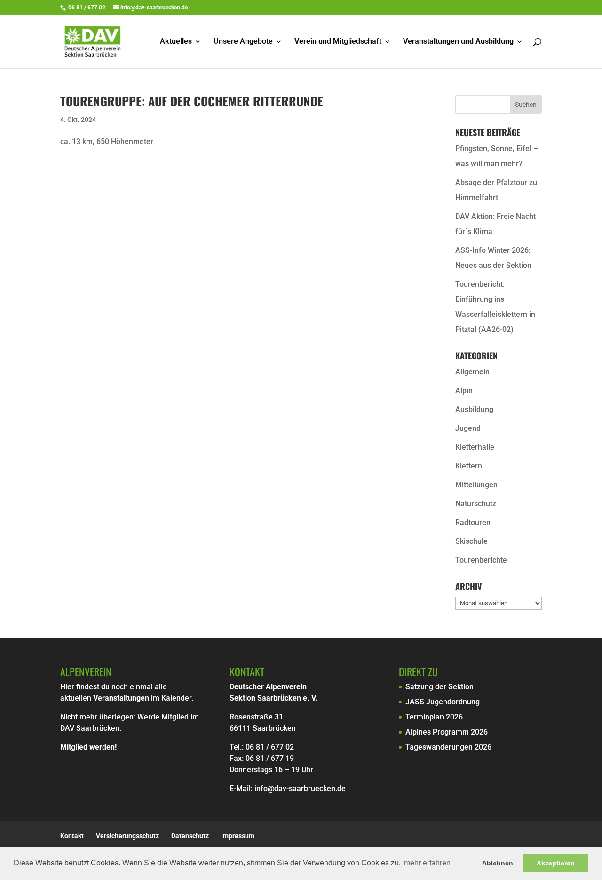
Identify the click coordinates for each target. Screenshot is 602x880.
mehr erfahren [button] (427, 863)
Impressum (237, 836)
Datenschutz (190, 836)
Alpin (464, 390)
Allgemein (472, 371)
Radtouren (473, 522)
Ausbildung (474, 409)
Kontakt (72, 836)
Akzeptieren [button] (556, 863)
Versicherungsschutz (127, 836)
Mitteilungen (476, 484)
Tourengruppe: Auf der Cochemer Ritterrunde (191, 101)
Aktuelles (176, 42)
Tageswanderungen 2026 (448, 747)
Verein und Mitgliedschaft (337, 42)
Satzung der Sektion (439, 686)
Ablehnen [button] (497, 863)
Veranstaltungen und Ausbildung (458, 42)
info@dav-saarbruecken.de (300, 788)
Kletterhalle (474, 447)
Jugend (468, 428)
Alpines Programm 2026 (446, 731)
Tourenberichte (481, 560)
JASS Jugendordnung (442, 701)
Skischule (471, 541)
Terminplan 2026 (434, 716)
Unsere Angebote (243, 42)
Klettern (468, 465)
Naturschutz (475, 503)
